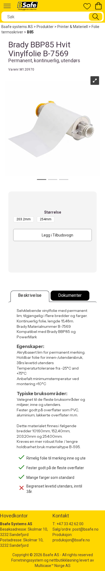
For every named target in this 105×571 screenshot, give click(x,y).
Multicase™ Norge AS (53, 565)
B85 (30, 32)
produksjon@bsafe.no (71, 540)
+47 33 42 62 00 (70, 524)
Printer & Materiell (72, 27)
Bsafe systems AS (17, 27)
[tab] (29, 296)
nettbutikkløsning (64, 560)
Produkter (45, 27)
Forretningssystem (27, 560)
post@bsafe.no (85, 529)
